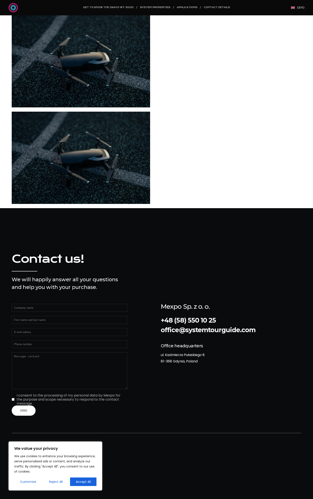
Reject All (56, 482)
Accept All (83, 482)
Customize (28, 482)
